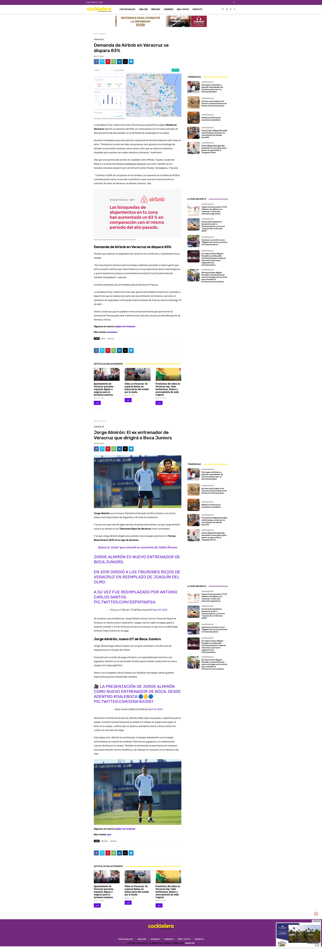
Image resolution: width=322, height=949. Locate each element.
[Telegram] (131, 61)
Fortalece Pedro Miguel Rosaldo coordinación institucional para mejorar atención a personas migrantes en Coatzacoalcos (214, 259)
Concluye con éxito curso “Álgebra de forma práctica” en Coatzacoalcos (215, 242)
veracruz (111, 338)
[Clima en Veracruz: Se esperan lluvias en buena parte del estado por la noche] (137, 374)
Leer (97, 403)
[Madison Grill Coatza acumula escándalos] (193, 118)
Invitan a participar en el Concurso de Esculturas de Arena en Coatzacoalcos (214, 103)
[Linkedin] (119, 61)
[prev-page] (95, 409)
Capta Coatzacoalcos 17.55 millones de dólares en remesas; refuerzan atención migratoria (214, 210)
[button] (234, 2)
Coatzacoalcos (207, 82)
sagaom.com (190, 943)
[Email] (125, 61)
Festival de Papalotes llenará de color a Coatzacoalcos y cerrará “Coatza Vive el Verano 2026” (213, 226)
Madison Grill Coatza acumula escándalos (211, 119)
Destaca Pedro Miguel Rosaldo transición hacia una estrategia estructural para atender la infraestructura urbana (214, 277)
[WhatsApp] (234, 9)
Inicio (96, 34)
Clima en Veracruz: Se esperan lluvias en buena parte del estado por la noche (137, 388)
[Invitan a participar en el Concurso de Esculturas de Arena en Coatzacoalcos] (193, 102)
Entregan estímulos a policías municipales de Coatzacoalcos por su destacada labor (212, 88)
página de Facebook (125, 326)
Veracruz (102, 34)
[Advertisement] (207, 54)
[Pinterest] (107, 61)
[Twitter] (230, 9)
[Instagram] (226, 9)
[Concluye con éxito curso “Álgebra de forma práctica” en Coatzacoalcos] (193, 241)
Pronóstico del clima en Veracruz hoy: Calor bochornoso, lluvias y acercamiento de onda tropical (168, 389)
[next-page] (99, 409)
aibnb (103, 338)
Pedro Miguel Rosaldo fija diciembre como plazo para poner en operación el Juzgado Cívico (214, 149)
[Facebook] (223, 9)
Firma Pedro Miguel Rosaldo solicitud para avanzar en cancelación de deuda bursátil (214, 133)
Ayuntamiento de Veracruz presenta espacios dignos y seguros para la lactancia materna (103, 389)
